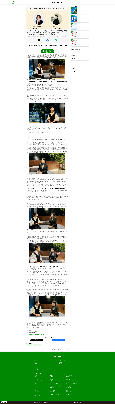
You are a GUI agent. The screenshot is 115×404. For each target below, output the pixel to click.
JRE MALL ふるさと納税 (69, 375)
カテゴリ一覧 (36, 360)
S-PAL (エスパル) (36, 391)
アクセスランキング (74, 6)
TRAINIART (36, 387)
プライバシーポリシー (62, 364)
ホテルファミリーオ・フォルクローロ (71, 383)
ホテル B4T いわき (37, 395)
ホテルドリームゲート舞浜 (54, 383)
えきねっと (36, 376)
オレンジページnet (69, 394)
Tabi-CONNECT (68, 379)
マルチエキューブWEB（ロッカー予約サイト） (57, 394)
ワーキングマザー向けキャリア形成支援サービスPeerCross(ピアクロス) (47, 51)
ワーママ (40, 349)
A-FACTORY (52, 391)
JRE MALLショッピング (69, 376)
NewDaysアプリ (52, 387)
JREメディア (35, 349)
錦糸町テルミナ (68, 391)
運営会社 (60, 362)
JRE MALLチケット (53, 376)
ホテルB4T (36, 383)
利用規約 (60, 363)
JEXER (51, 375)
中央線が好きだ (52, 379)
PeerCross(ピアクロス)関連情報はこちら (36, 334)
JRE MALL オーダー (37, 375)
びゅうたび (36, 379)
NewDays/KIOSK (68, 387)
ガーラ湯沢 (36, 394)
